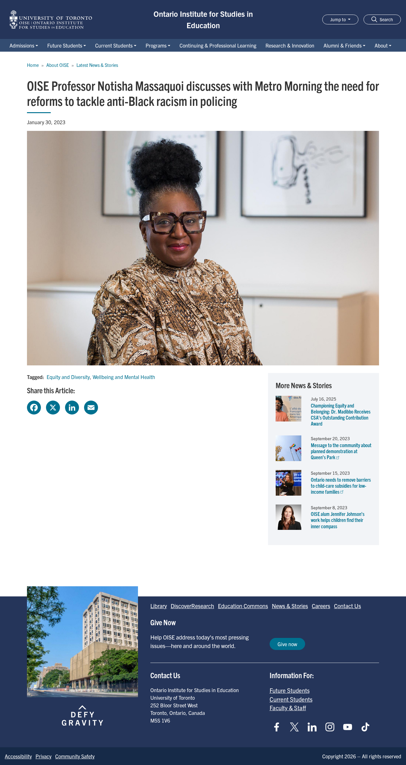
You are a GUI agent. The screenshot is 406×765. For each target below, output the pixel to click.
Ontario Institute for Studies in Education (203, 19)
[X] (53, 406)
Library (158, 605)
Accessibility (18, 756)
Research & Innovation (289, 45)
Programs (156, 45)
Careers (321, 605)
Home (33, 65)
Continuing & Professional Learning (218, 45)
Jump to (338, 19)
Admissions (22, 45)
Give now (287, 644)
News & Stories (290, 605)
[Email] (91, 406)
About (381, 45)
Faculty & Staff (288, 707)
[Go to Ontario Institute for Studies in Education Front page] (51, 19)
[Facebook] (34, 406)
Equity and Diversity (68, 377)
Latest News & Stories (97, 65)
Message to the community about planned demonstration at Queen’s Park (341, 451)
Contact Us (347, 605)
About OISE (57, 65)
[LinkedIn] (72, 406)
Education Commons (243, 605)
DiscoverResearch (192, 605)
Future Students (64, 45)
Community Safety (75, 756)
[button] (382, 19)
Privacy (43, 756)
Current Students (114, 45)
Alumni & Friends (343, 45)
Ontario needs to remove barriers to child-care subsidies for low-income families (341, 485)
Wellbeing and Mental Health (124, 377)
